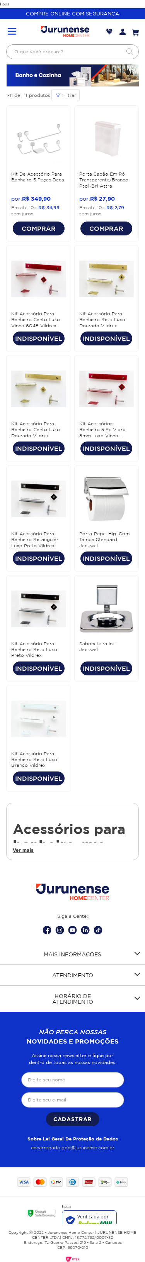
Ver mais (23, 850)
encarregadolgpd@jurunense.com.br (72, 1147)
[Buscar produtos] (129, 52)
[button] (12, 31)
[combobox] (72, 51)
